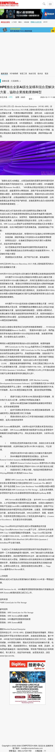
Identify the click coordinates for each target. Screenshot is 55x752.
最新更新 (4, 73)
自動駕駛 (26, 22)
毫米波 (40, 73)
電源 (46, 73)
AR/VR (45, 22)
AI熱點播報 (5, 22)
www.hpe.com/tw (7, 655)
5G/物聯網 (14, 73)
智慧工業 (23, 73)
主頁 (13, 81)
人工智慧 (14, 22)
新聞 (16, 81)
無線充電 (32, 73)
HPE (11, 97)
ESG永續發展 (36, 22)
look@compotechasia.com (32, 748)
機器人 (20, 22)
